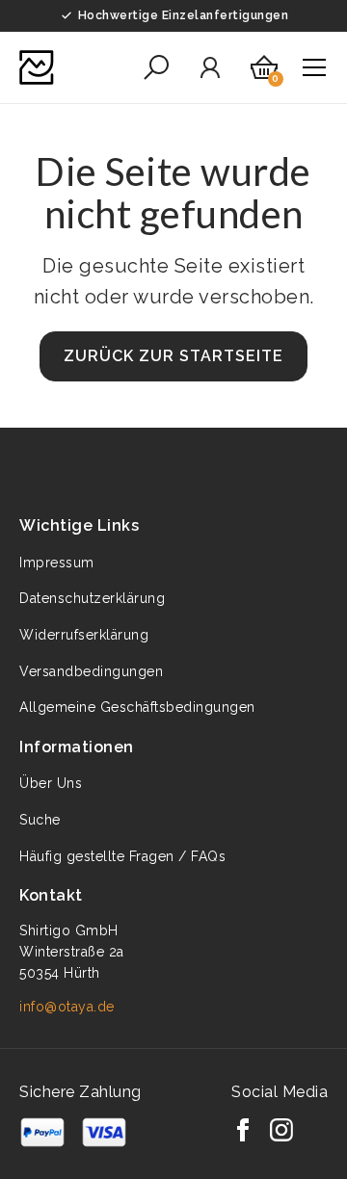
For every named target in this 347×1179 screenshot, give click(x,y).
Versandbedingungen (91, 671)
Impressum (56, 562)
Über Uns (50, 783)
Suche (40, 819)
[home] (36, 67)
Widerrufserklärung (83, 634)
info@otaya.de (67, 1006)
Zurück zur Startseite (173, 356)
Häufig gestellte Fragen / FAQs (122, 856)
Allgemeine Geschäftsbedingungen (137, 707)
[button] (156, 67)
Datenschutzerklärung (92, 598)
